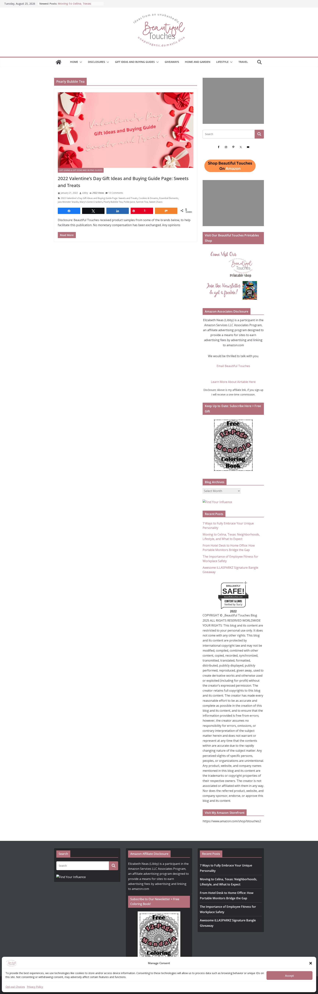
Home (74, 62)
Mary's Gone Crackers (91, 201)
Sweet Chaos (155, 201)
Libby (85, 192)
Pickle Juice (129, 201)
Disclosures (96, 62)
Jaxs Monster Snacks (68, 201)
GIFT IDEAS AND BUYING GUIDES (135, 62)
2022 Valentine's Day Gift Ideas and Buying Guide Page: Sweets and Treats (99, 198)
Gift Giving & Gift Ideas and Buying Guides (80, 170)
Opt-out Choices (15, 986)
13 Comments (115, 192)
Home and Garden (197, 62)
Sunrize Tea (142, 201)
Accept (289, 975)
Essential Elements (168, 198)
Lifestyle (222, 62)
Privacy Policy (35, 986)
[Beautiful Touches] (58, 62)
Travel (243, 62)
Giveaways (172, 62)
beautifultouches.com (233, 597)
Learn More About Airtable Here (233, 382)
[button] (310, 963)
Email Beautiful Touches (233, 366)
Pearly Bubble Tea (113, 201)
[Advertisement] (233, 101)
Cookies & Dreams (148, 198)
